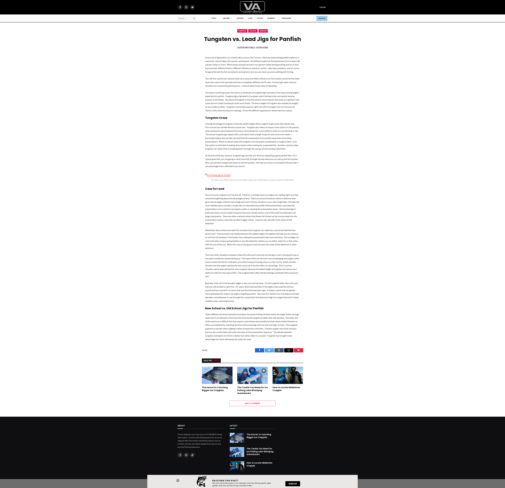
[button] (178, 480)
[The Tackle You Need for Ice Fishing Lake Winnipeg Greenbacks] (252, 375)
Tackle (253, 31)
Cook (260, 18)
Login (323, 7)
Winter (263, 31)
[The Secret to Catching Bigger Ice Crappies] (217, 375)
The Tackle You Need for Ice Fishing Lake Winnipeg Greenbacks (252, 390)
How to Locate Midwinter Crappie (286, 389)
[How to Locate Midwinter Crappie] (287, 375)
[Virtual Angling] (252, 7)
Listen (240, 18)
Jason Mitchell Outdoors (252, 47)
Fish (214, 18)
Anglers (286, 18)
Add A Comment (252, 403)
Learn (226, 18)
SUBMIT (271, 18)
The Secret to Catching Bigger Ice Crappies (215, 389)
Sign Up (322, 18)
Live (250, 18)
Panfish (242, 31)
